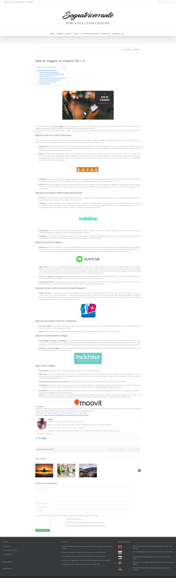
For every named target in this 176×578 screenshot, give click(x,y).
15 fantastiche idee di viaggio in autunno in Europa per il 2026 (152, 558)
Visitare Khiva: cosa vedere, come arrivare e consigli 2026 (81, 564)
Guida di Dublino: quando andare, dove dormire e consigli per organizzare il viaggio (87, 547)
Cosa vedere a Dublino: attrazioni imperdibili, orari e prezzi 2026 (83, 556)
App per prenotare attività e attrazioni (50, 79)
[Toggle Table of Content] (63, 67)
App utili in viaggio (45, 83)
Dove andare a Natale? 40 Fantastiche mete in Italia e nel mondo (152, 547)
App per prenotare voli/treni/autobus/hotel (51, 74)
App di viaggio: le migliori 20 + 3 (47, 70)
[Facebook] (37, 438)
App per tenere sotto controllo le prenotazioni (52, 78)
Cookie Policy (7, 568)
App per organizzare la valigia (48, 81)
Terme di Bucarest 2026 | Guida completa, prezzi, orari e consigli (152, 569)
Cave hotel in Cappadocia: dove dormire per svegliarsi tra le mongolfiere (86, 560)
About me (7, 2)
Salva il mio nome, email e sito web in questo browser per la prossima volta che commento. (68, 516)
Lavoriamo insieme (18, 2)
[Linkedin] (42, 438)
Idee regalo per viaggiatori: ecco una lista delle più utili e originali (66, 415)
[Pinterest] (45, 438)
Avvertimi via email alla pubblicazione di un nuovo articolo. (86, 526)
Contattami (29, 2)
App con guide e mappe (46, 76)
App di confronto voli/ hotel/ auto (49, 72)
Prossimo (136, 49)
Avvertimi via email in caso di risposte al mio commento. (85, 522)
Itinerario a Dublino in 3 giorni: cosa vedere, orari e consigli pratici (83, 552)
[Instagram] (40, 438)
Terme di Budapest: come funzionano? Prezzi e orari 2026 (152, 552)
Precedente (127, 49)
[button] (122, 33)
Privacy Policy (7, 562)
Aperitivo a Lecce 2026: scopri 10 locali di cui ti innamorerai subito (153, 563)
